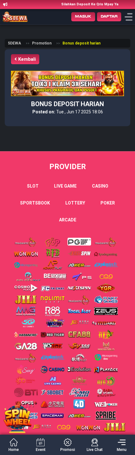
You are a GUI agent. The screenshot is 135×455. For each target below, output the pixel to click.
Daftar (109, 16)
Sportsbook (35, 202)
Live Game (65, 186)
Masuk (83, 16)
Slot (33, 186)
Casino (100, 186)
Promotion (41, 43)
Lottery (75, 202)
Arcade (67, 219)
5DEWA (14, 43)
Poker (107, 202)
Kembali (26, 59)
